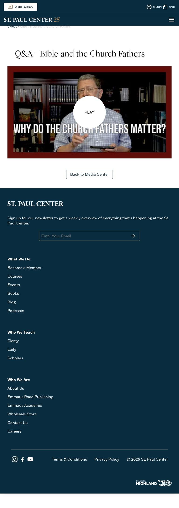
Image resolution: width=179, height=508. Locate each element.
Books (13, 293)
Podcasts (15, 310)
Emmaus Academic (24, 405)
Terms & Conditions (69, 459)
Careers (14, 431)
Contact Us (17, 422)
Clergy (13, 340)
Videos (12, 26)
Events (13, 284)
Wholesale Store (22, 414)
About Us (15, 388)
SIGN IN (154, 7)
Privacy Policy (106, 459)
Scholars (15, 358)
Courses (14, 276)
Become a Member (24, 267)
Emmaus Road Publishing (30, 396)
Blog (11, 302)
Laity (11, 349)
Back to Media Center (89, 174)
